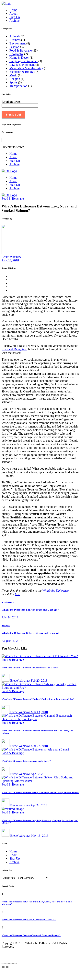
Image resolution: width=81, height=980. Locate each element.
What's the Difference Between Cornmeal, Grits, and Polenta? (31, 935)
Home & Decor (19, 57)
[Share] (7, 963)
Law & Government (22, 64)
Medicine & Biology (22, 71)
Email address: (11, 101)
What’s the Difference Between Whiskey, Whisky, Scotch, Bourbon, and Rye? (38, 699)
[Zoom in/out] (15, 963)
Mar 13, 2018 (39, 712)
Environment (17, 43)
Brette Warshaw (11, 256)
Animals (14, 36)
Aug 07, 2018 (10, 260)
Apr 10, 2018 (39, 773)
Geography (16, 54)
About (13, 13)
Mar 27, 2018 (39, 746)
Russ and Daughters (14, 349)
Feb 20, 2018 (39, 680)
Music (13, 75)
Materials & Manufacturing (26, 68)
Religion (14, 79)
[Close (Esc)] (3, 963)
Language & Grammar (23, 61)
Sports (13, 82)
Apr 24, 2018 (39, 805)
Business (14, 40)
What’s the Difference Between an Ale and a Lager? (26, 761)
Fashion (14, 47)
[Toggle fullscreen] (11, 963)
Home (13, 10)
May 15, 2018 (39, 835)
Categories (8, 877)
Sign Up (14, 17)
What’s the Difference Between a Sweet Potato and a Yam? (30, 667)
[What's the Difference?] (6, 3)
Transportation (18, 86)
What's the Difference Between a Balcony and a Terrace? (29, 919)
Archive (14, 20)
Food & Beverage (20, 50)
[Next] (7, 967)
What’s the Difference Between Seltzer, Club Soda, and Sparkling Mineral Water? (40, 792)
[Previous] (3, 967)
